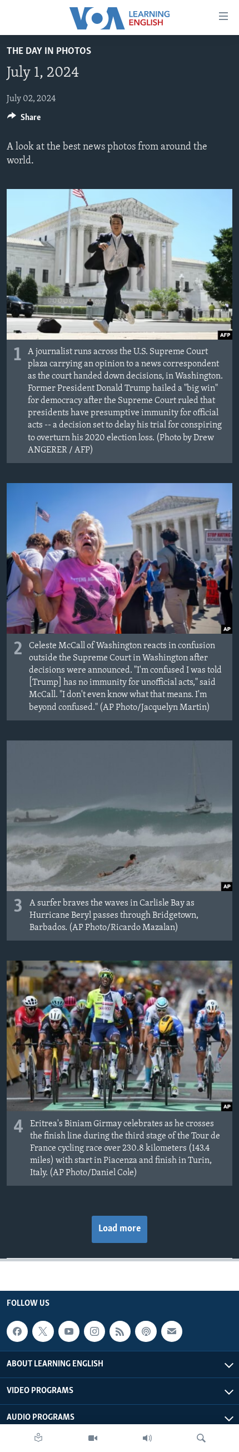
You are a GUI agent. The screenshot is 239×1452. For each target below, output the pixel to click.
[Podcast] (145, 1331)
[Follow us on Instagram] (94, 1331)
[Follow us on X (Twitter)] (42, 1331)
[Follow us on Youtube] (68, 1331)
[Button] (24, 120)
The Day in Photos (49, 52)
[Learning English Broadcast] (147, 1438)
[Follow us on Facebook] (17, 1331)
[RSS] (120, 1331)
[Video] (92, 1438)
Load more (119, 1229)
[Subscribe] (171, 1331)
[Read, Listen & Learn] (38, 1438)
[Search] (201, 1438)
